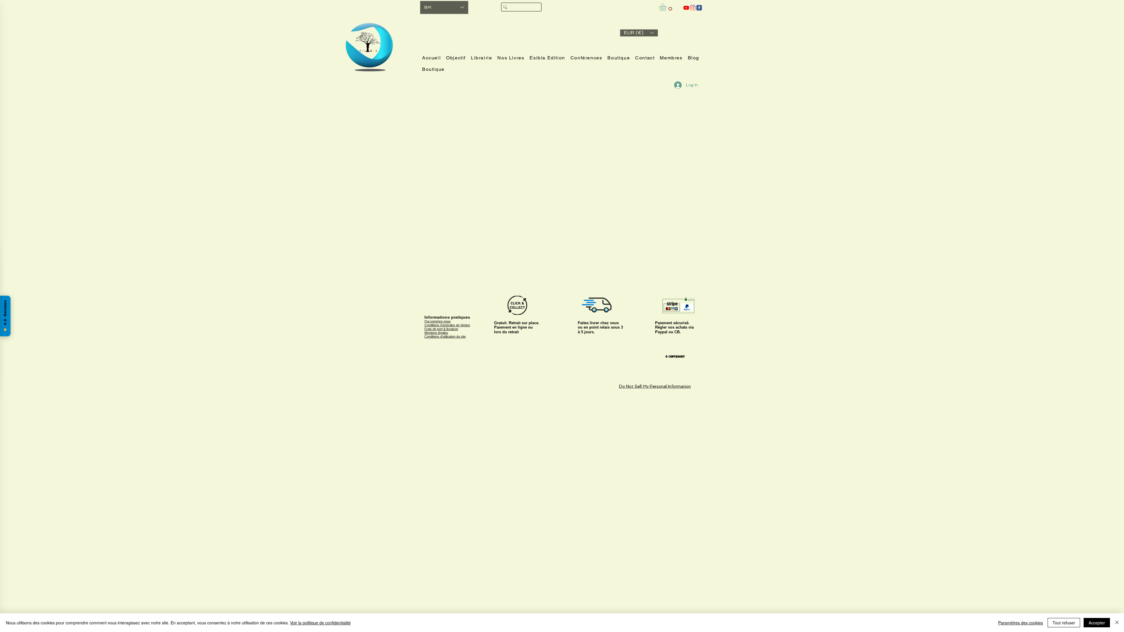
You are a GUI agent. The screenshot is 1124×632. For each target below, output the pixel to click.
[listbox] (639, 33)
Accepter (1097, 623)
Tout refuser (1064, 623)
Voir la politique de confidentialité (320, 623)
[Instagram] (692, 8)
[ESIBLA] (686, 8)
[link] (667, 7)
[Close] (1116, 622)
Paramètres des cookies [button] (1020, 623)
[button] (639, 33)
